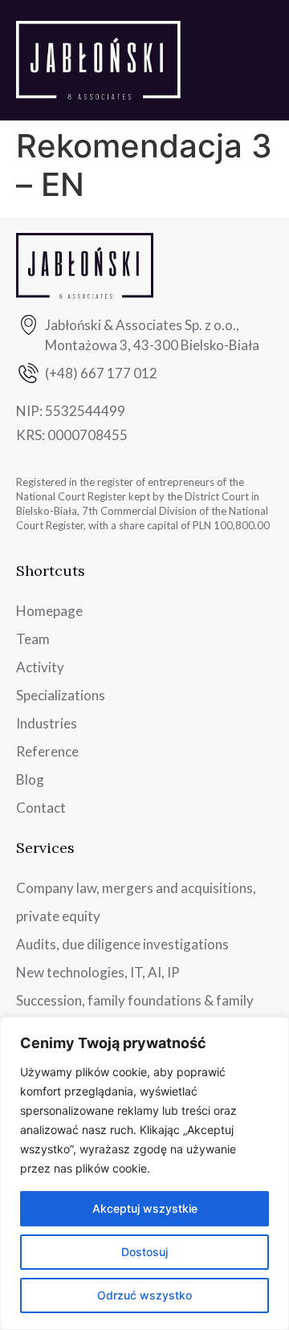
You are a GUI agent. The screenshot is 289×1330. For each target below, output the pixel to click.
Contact (41, 807)
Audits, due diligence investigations (122, 944)
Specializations (60, 695)
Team (33, 638)
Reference (47, 751)
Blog (30, 779)
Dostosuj (144, 1252)
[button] (261, 60)
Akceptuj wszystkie (144, 1208)
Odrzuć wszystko (144, 1295)
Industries (46, 723)
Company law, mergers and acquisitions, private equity (136, 901)
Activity (40, 667)
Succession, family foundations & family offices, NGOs (135, 1014)
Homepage (49, 610)
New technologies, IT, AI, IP (98, 972)
